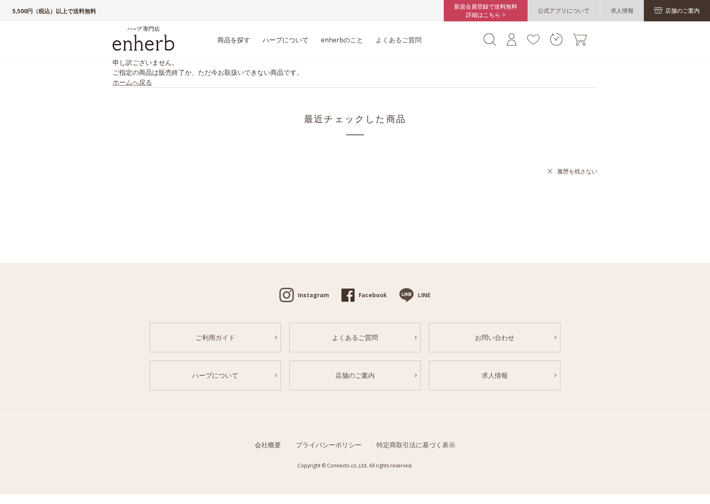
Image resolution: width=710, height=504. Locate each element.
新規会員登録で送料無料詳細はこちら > (485, 10)
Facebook (373, 295)
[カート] (580, 43)
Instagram (313, 295)
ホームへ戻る (132, 82)
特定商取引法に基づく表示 (415, 444)
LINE (424, 295)
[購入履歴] (556, 43)
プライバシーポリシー (329, 444)
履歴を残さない (577, 171)
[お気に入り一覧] (533, 41)
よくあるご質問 (399, 39)
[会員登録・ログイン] (511, 43)
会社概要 (268, 444)
